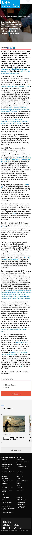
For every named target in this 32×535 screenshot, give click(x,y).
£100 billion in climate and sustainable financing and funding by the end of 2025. (16, 160)
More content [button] (16, 450)
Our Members (20, 459)
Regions (4, 494)
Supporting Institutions (23, 462)
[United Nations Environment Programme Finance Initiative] (11, 523)
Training (19, 483)
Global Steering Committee (6, 467)
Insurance (4, 476)
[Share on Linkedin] (14, 48)
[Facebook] (9, 528)
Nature (3, 485)
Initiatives (19, 474)
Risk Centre (20, 488)
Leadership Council (7, 464)
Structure (4, 462)
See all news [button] (15, 394)
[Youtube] (4, 528)
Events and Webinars (22, 481)
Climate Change (17, 16)
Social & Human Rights (8, 488)
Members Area (22, 466)
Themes (7, 10)
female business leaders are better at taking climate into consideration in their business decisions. (15, 110)
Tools (18, 485)
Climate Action (22, 500)
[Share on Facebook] (8, 48)
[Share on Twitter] (11, 48)
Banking (4, 474)
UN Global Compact (8, 512)
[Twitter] (15, 528)
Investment (5, 478)
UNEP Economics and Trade (9, 509)
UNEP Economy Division (7, 503)
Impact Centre (20, 490)
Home (2, 10)
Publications (20, 476)
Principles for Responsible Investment (21, 506)
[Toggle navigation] (28, 2)
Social (12, 10)
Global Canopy (22, 502)
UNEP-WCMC (6, 506)
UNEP (4, 500)
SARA (14, 214)
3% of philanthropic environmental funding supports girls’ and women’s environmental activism (14, 121)
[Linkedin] (20, 528)
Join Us (19, 464)
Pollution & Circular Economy (7, 490)
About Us (4, 459)
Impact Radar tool (21, 342)
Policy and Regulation (7, 481)
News (24, 16)
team (21, 366)
